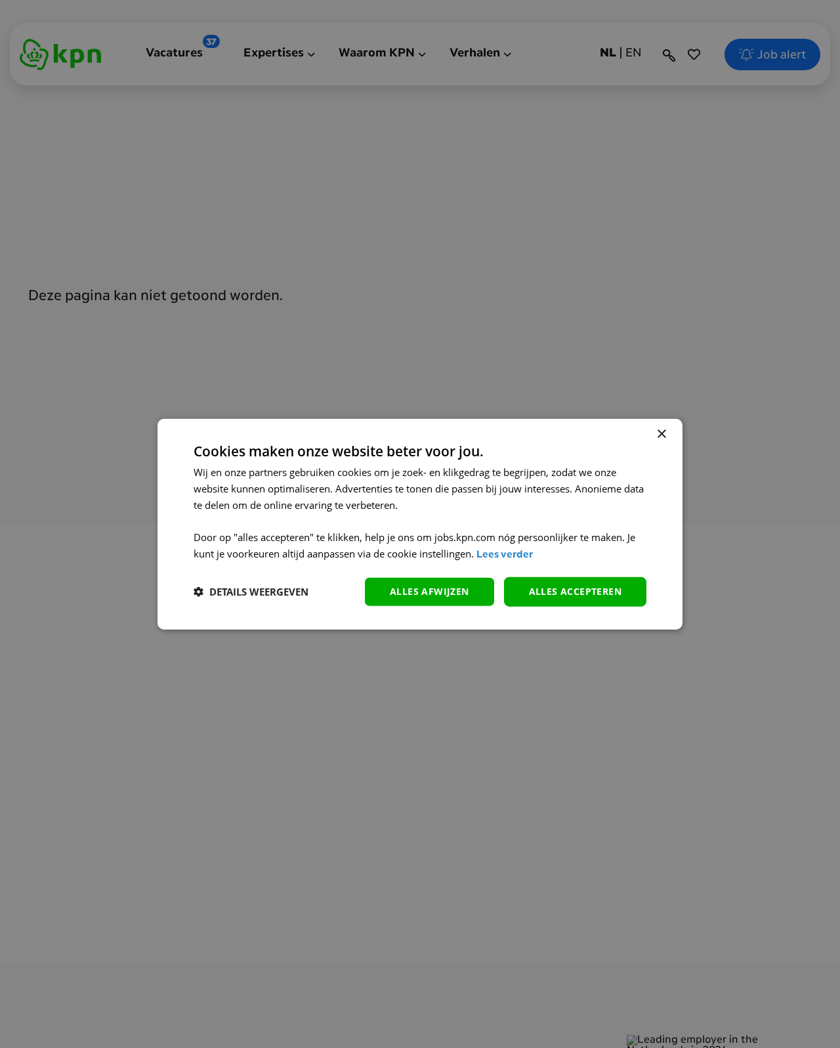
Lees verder (504, 555)
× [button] (661, 434)
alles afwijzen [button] (429, 591)
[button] (251, 591)
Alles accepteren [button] (575, 591)
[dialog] (420, 524)
